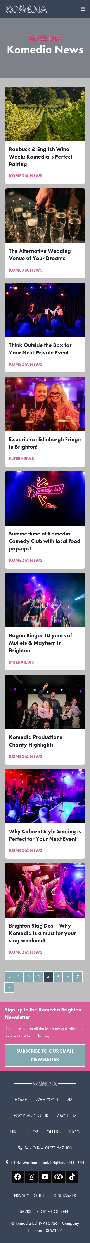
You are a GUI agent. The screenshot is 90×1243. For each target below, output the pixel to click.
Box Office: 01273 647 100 (48, 1148)
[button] (83, 9)
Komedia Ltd (26, 1223)
